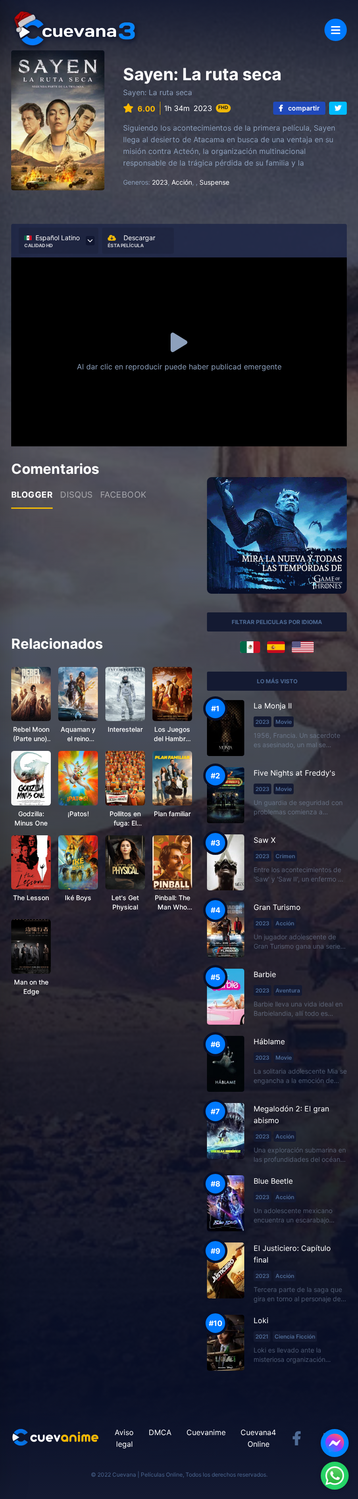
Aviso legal (124, 1438)
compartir (303, 108)
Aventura (287, 990)
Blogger (32, 495)
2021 (261, 1336)
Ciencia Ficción (295, 1336)
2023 (160, 182)
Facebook (123, 495)
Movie (283, 721)
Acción (182, 182)
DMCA (160, 1432)
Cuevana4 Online (258, 1438)
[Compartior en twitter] (338, 108)
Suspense (214, 182)
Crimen (285, 856)
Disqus (76, 495)
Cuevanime (206, 1432)
